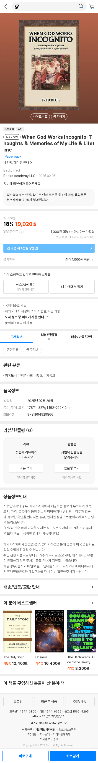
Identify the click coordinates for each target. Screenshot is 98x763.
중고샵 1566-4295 (76, 711)
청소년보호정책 (67, 729)
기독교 (50, 375)
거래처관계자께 (61, 734)
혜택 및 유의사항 (26, 477)
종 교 (39, 375)
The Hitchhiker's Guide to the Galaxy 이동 (81, 640)
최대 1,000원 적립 (77, 259)
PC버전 (32, 734)
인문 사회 (26, 375)
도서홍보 (45, 739)
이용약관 (27, 729)
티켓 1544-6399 (50, 711)
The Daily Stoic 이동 (17, 640)
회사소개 (45, 734)
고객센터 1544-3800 (22, 711)
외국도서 (11, 375)
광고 (55, 739)
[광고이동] (81, 6)
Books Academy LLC (19, 176)
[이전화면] (5, 6)
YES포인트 (10, 232)
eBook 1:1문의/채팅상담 (47, 716)
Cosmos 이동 (49, 640)
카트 (92, 6)
